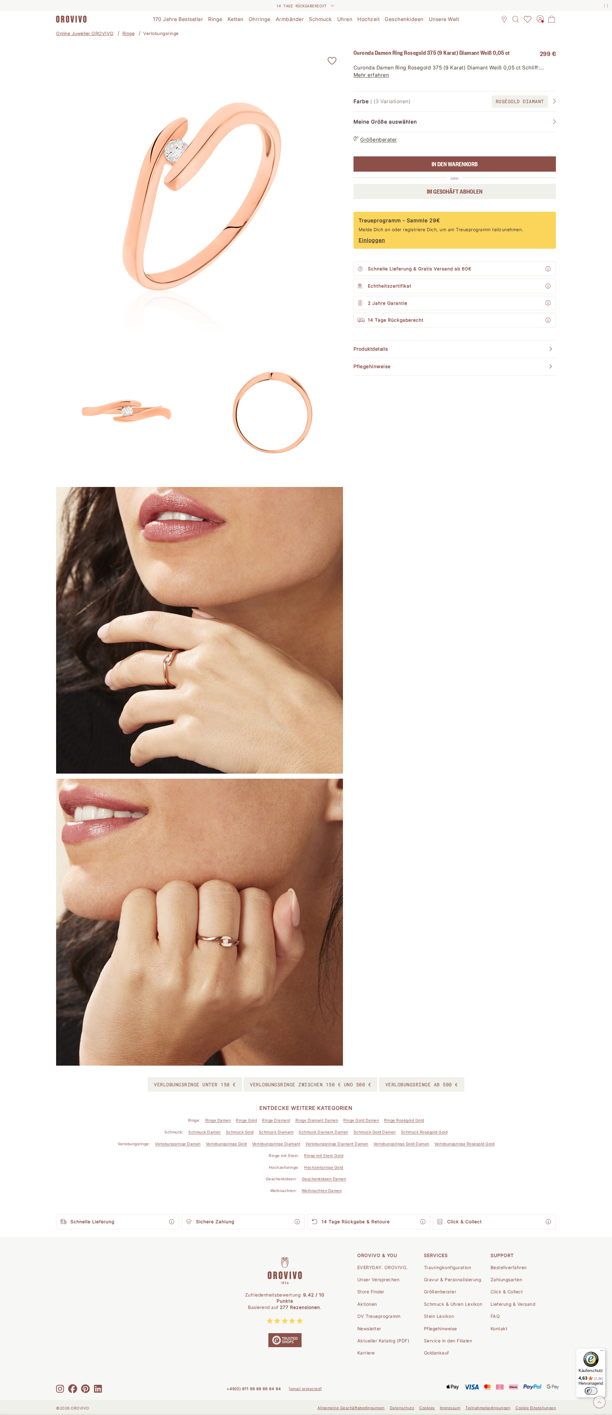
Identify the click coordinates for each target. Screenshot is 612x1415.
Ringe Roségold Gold (404, 1120)
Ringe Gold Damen (361, 1120)
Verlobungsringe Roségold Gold (464, 1143)
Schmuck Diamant (276, 1132)
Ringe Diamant (276, 1120)
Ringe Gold (246, 1120)
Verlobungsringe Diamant (276, 1143)
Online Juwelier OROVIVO (85, 33)
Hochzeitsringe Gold (323, 1167)
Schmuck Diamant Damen (323, 1132)
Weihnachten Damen (322, 1190)
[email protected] (305, 1388)
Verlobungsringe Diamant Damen (336, 1143)
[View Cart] (552, 19)
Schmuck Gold (240, 1132)
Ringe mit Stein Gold (323, 1155)
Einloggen (372, 240)
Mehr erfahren (371, 75)
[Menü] (602, 1352)
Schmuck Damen (204, 1132)
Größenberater (378, 139)
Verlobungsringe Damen (178, 1143)
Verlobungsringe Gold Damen (401, 1143)
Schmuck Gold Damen (374, 1132)
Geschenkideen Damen (324, 1178)
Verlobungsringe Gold (226, 1143)
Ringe (128, 33)
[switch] (591, 1391)
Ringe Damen (218, 1120)
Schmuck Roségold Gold (424, 1132)
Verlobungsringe (161, 33)
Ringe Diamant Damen (317, 1120)
